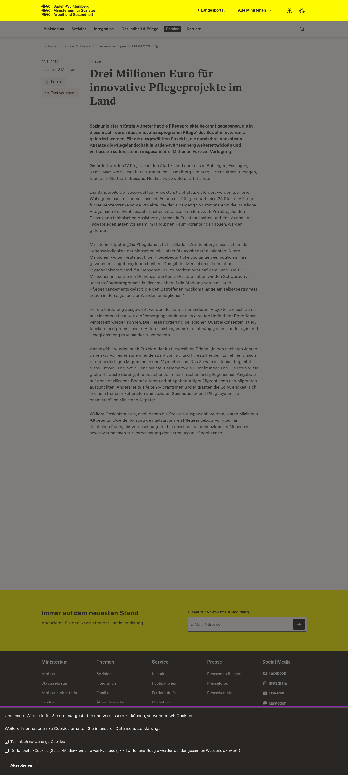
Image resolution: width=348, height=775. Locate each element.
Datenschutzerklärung (137, 728)
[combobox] (255, 10)
